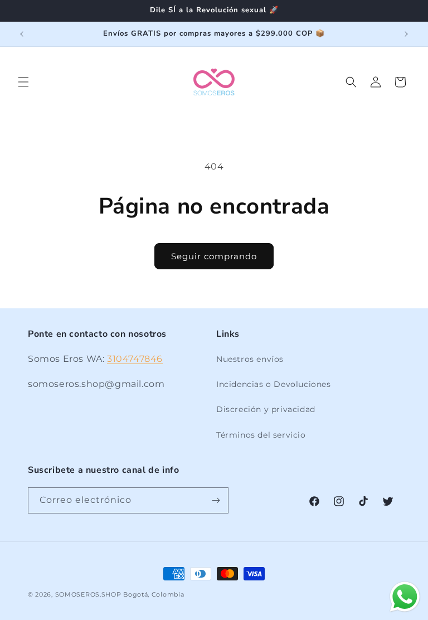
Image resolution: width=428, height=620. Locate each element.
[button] (23, 82)
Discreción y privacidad (265, 409)
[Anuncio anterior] (21, 34)
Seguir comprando (214, 256)
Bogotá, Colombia (153, 594)
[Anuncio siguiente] (406, 34)
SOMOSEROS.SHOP (88, 594)
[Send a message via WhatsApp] (404, 596)
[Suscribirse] (215, 500)
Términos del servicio (261, 435)
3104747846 (135, 358)
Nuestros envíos (250, 359)
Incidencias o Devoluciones (273, 384)
